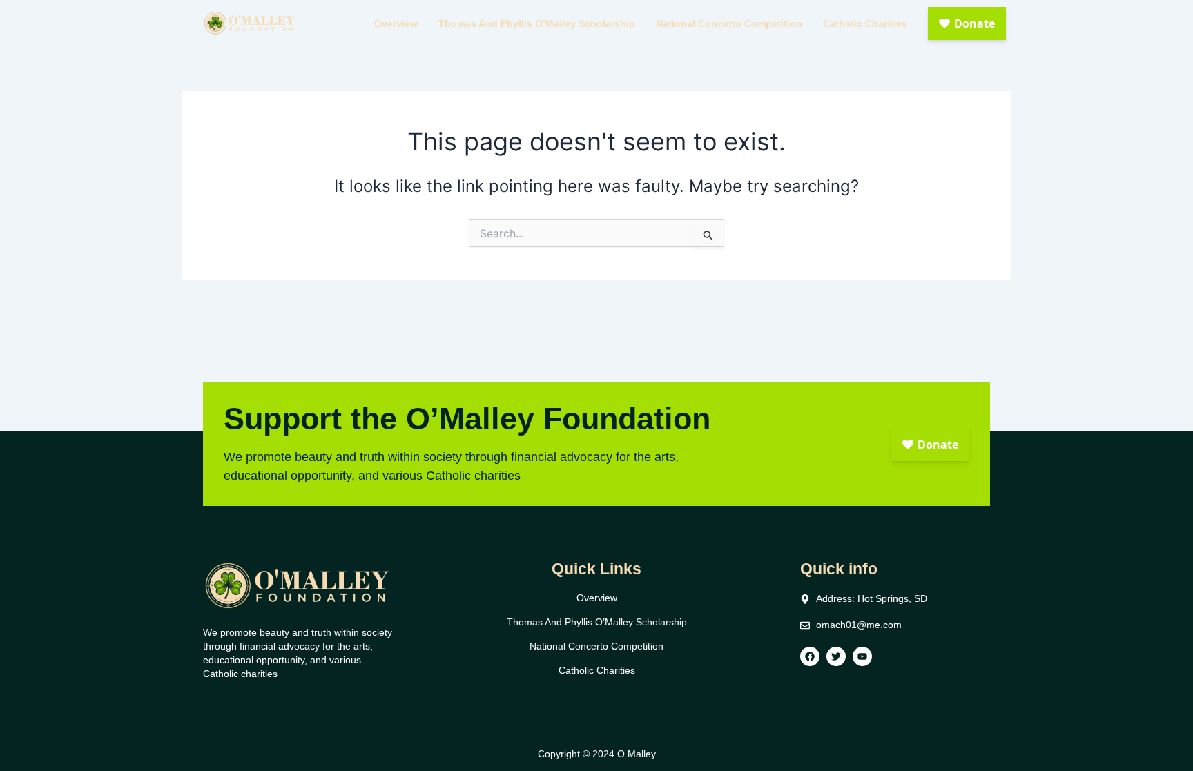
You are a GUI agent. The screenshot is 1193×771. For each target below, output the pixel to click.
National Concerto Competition (729, 23)
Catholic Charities (865, 23)
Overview (396, 23)
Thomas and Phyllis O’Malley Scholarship (536, 23)
